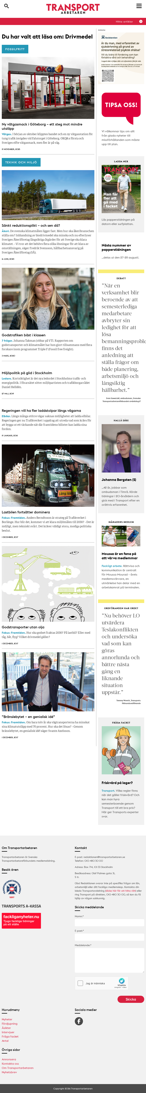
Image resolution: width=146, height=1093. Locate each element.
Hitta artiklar (124, 21)
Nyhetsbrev (9, 1072)
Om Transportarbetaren (17, 1068)
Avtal (5, 1040)
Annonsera (9, 1059)
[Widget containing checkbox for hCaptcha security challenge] (102, 983)
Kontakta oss (10, 1063)
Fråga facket (10, 1036)
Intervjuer (8, 1032)
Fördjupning (9, 1023)
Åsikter (6, 1028)
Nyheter (7, 1019)
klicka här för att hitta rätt (121, 890)
